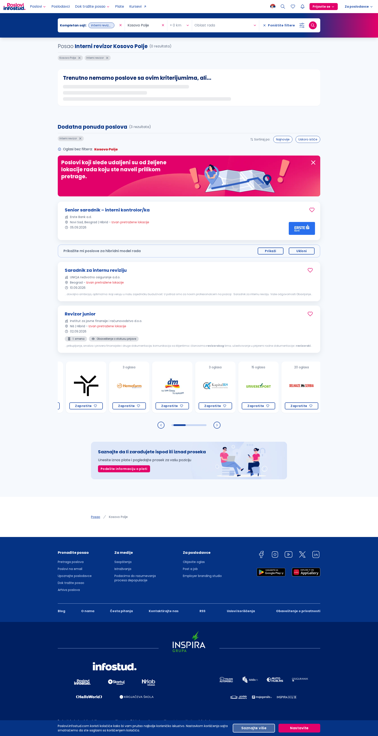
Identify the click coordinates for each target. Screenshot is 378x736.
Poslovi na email (70, 569)
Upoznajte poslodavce (75, 576)
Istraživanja (122, 569)
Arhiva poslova (69, 590)
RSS (202, 611)
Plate (119, 6)
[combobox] (89, 25)
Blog (61, 611)
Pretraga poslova (71, 562)
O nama (87, 611)
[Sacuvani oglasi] (293, 6)
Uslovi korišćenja (241, 611)
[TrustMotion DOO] (71, 387)
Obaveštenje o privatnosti (298, 611)
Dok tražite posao (71, 583)
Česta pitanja (121, 611)
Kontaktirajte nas (163, 611)
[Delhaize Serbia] (286, 387)
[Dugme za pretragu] (313, 25)
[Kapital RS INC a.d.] (200, 387)
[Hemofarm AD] (114, 387)
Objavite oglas (194, 562)
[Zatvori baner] (313, 162)
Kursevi (135, 6)
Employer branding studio (202, 576)
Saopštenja (122, 562)
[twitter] (302, 555)
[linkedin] (316, 555)
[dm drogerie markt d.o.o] (157, 387)
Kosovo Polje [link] (118, 517)
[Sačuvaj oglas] (312, 210)
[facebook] (261, 555)
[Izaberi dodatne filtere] (301, 25)
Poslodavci (60, 6)
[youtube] (288, 555)
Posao (95, 517)
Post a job (190, 569)
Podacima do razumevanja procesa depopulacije (135, 578)
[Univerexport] (243, 387)
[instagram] (275, 555)
